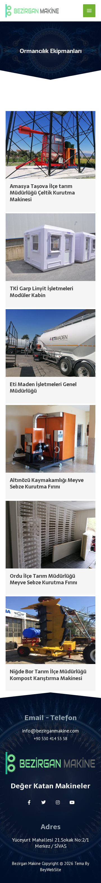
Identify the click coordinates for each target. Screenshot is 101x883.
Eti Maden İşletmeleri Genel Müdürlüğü (43, 387)
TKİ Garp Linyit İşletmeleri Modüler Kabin (41, 291)
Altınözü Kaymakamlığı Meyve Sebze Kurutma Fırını (47, 483)
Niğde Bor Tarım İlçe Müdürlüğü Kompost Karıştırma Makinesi (48, 674)
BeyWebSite (50, 869)
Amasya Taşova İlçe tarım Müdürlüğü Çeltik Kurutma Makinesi (42, 192)
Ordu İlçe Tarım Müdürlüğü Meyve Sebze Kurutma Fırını (43, 579)
